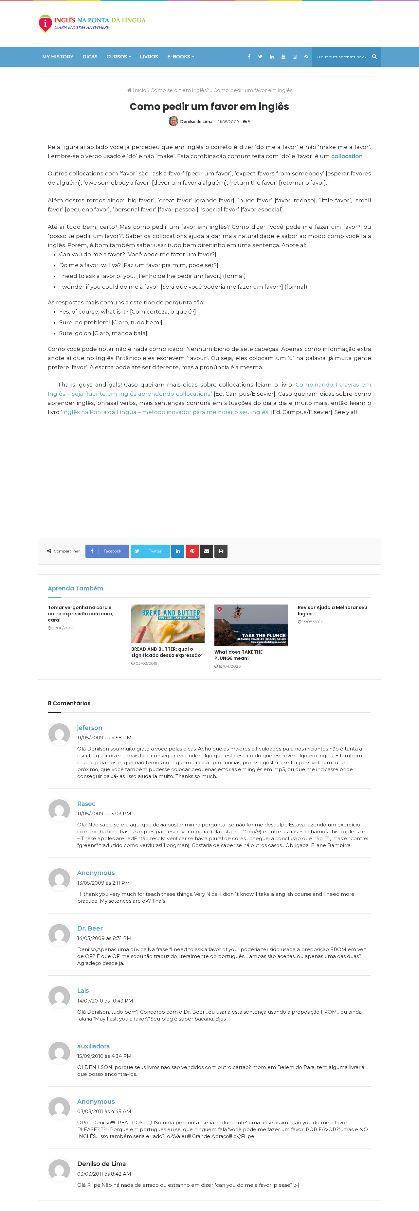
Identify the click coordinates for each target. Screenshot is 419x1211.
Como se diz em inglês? (180, 90)
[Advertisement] (209, 472)
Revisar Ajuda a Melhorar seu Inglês (332, 610)
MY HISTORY (57, 57)
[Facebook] (249, 56)
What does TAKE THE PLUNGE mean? (238, 655)
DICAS (90, 57)
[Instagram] (295, 56)
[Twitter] (260, 56)
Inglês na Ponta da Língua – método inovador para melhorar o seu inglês (165, 412)
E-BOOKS (178, 57)
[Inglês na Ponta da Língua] (92, 24)
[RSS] (306, 56)
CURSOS (117, 57)
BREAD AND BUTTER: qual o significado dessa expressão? (167, 652)
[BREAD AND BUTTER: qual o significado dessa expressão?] (168, 624)
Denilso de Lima (196, 121)
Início (139, 90)
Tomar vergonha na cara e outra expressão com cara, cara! (81, 613)
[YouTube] (283, 56)
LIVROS (149, 57)
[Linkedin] (272, 56)
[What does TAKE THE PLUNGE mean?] (251, 625)
